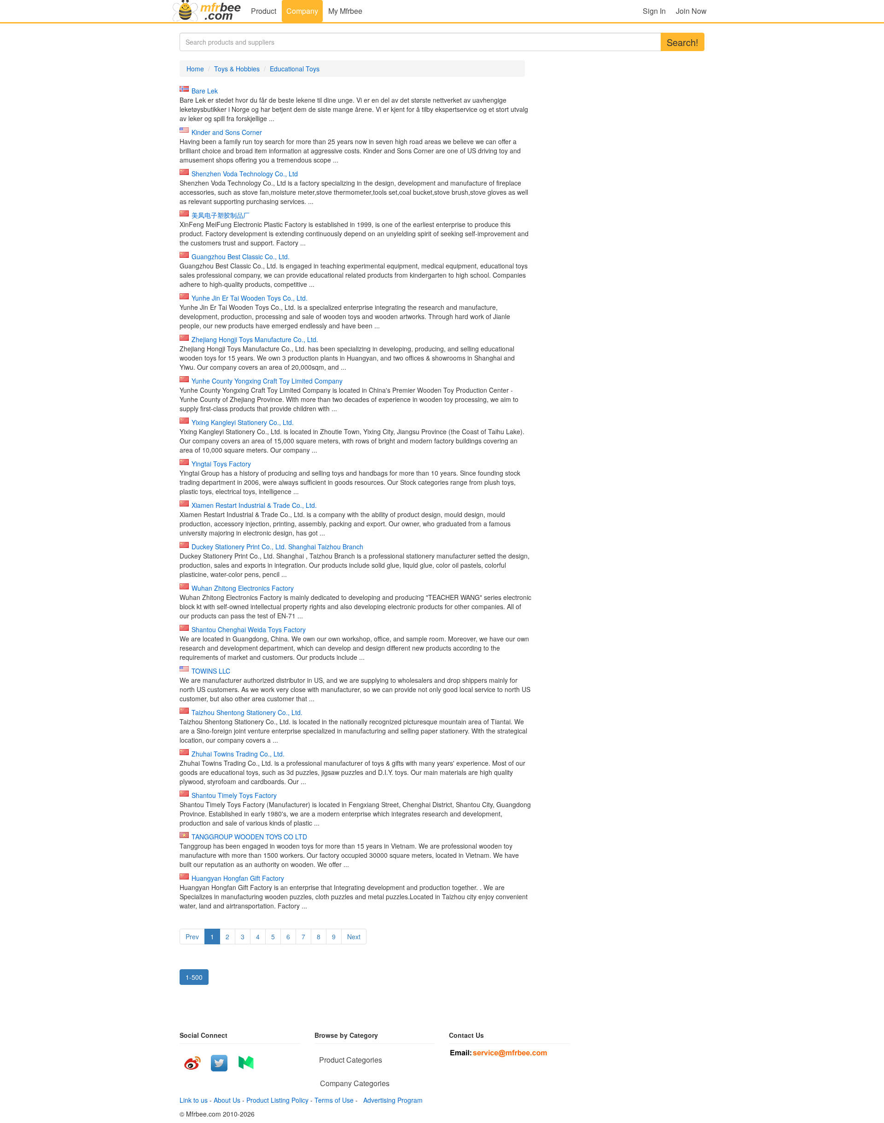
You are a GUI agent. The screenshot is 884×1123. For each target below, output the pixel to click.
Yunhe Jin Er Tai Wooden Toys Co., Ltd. (250, 298)
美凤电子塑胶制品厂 (221, 215)
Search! (682, 42)
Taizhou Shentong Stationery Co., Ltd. (247, 712)
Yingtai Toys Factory (221, 463)
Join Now (691, 11)
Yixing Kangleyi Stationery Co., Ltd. (243, 422)
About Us (227, 1100)
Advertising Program (391, 1100)
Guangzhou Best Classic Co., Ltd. (241, 256)
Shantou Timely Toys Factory (234, 795)
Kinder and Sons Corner (227, 132)
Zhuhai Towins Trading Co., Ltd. (238, 753)
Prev (192, 936)
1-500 (194, 977)
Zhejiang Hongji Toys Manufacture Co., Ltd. (255, 339)
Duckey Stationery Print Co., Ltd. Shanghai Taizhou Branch (277, 546)
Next (354, 936)
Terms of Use (334, 1100)
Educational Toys (295, 68)
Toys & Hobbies (237, 68)
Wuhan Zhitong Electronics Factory (243, 588)
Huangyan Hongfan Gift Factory (238, 878)
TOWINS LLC (211, 670)
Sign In (654, 11)
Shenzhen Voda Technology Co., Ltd (245, 173)
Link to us (194, 1100)
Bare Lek (205, 90)
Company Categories (355, 1083)
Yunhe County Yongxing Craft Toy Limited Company (267, 380)
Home (195, 68)
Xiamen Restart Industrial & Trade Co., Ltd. (254, 505)
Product (263, 11)
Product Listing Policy (277, 1100)
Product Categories (350, 1059)
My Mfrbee (345, 11)
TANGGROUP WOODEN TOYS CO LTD (249, 836)
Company (302, 11)
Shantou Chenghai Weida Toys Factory (249, 629)
